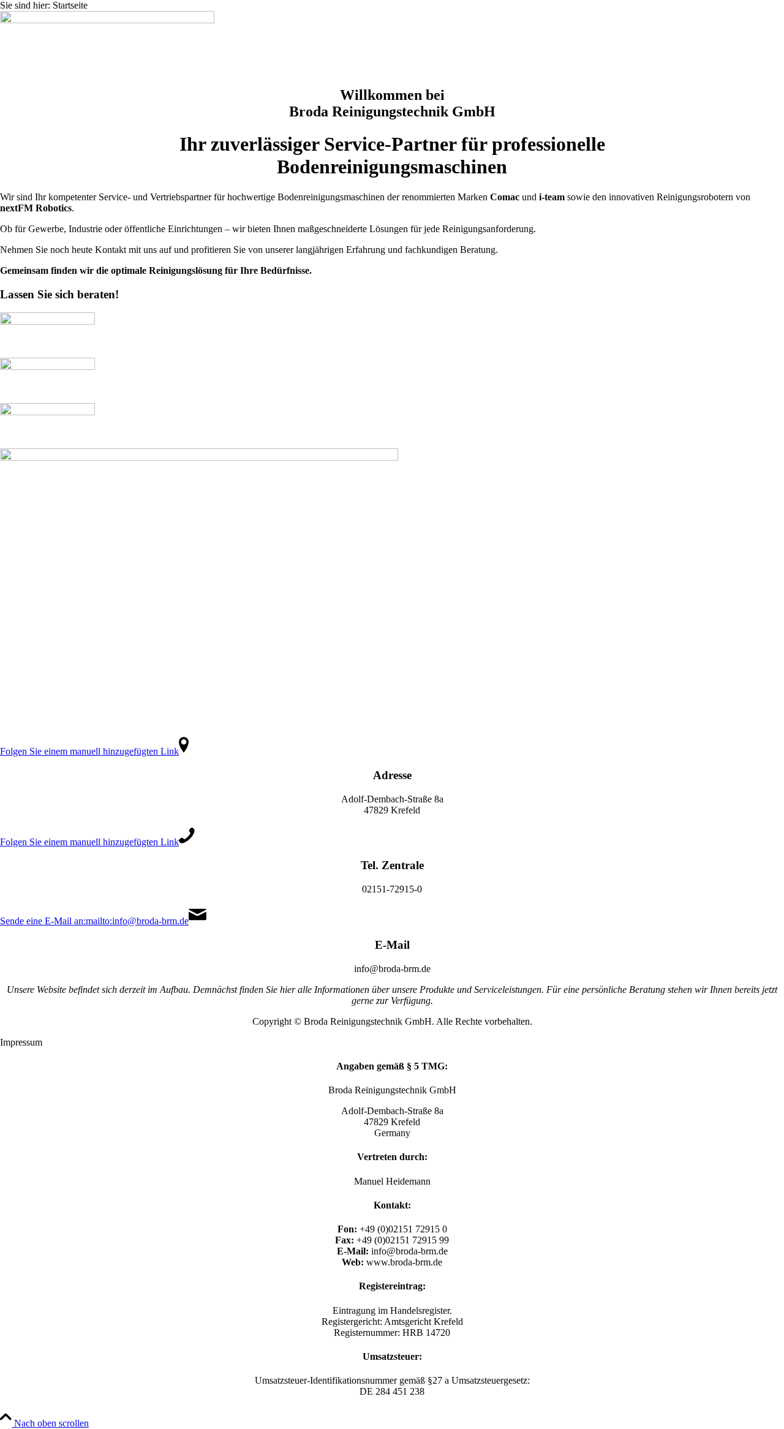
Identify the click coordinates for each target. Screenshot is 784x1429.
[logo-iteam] (47, 366)
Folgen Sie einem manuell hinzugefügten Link (89, 751)
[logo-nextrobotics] (47, 412)
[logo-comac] (47, 321)
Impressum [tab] (21, 1042)
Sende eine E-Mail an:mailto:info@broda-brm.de (94, 921)
